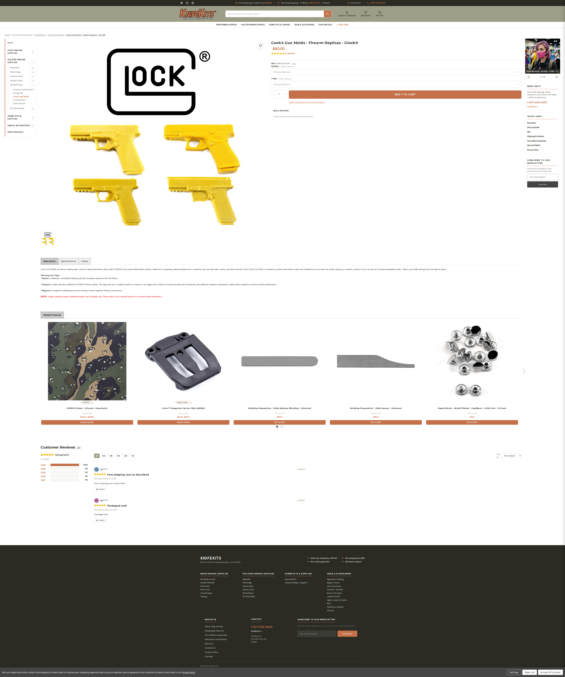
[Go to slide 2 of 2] (282, 427)
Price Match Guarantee (536, 141)
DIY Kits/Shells (17, 108)
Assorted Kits (290, 579)
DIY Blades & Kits (207, 579)
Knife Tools (205, 589)
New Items (531, 123)
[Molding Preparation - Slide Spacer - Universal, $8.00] (376, 361)
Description (49, 261)
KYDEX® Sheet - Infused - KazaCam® (87, 408)
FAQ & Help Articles (214, 626)
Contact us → (533, 106)
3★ (118, 456)
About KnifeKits (534, 145)
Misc (329, 603)
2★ (125, 456)
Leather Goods (333, 596)
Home (10, 43)
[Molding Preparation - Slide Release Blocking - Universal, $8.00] (279, 361)
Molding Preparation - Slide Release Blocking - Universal (279, 408)
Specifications (68, 261)
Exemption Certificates (216, 639)
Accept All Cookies (550, 672)
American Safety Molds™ (23, 90)
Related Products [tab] (52, 315)
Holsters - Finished (335, 589)
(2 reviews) (290, 53)
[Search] (327, 14)
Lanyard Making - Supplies (296, 583)
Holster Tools (16, 80)
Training (203, 596)
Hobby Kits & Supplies (279, 25)
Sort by (498, 455)
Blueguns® (18, 93)
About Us (209, 643)
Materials (14, 67)
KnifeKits (210, 558)
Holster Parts (16, 76)
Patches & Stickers (335, 607)
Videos (85, 261)
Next (524, 371)
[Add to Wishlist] (260, 46)
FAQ (528, 132)
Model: (282, 66)
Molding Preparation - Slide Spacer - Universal (376, 408)
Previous (35, 371)
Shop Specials (325, 25)
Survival (330, 610)
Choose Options (87, 422)
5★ (103, 456)
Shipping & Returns (535, 136)
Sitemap (209, 656)
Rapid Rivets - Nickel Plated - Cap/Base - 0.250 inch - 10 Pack (472, 408)
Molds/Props (16, 85)
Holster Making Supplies (253, 25)
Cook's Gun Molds (21, 96)
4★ (111, 456)
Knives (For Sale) (334, 593)
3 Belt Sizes (182, 402)
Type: (281, 79)
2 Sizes (86, 402)
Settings (514, 672)
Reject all (530, 672)
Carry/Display (206, 593)
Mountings (15, 72)
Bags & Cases (333, 583)
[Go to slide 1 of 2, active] (277, 427)
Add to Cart (279, 422)
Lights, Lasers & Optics (337, 600)
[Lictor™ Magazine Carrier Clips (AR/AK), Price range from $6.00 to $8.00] (183, 361)
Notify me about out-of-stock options (307, 102)
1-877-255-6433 (537, 102)
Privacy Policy (532, 150)
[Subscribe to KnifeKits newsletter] (193, 3)
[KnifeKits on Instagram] (187, 3)
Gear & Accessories (304, 25)
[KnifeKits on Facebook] (182, 3)
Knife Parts (205, 586)
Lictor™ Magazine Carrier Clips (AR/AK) (183, 408)
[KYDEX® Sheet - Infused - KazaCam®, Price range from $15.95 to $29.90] (87, 361)
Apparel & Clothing (335, 579)
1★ (133, 456)
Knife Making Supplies (226, 25)
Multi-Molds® (19, 103)
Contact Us (210, 648)
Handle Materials (207, 583)
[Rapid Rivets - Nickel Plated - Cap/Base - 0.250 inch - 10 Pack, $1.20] (472, 361)
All (97, 456)
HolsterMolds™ (19, 100)
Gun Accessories (334, 586)
